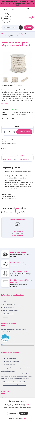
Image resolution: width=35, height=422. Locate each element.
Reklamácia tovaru (8, 314)
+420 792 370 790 (9, 8)
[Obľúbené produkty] (28, 9)
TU (10, 332)
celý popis (4, 103)
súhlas (27, 404)
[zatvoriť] (32, 2)
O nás (4, 301)
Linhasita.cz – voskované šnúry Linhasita (14, 385)
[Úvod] (7, 18)
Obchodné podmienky (9, 304)
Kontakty (5, 317)
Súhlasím (23, 413)
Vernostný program (8, 307)
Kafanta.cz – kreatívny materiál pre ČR (14, 382)
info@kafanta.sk (18, 235)
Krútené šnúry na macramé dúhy (13, 34)
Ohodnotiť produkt (7, 85)
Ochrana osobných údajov (10, 310)
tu (25, 418)
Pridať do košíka (24, 132)
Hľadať (21, 27)
